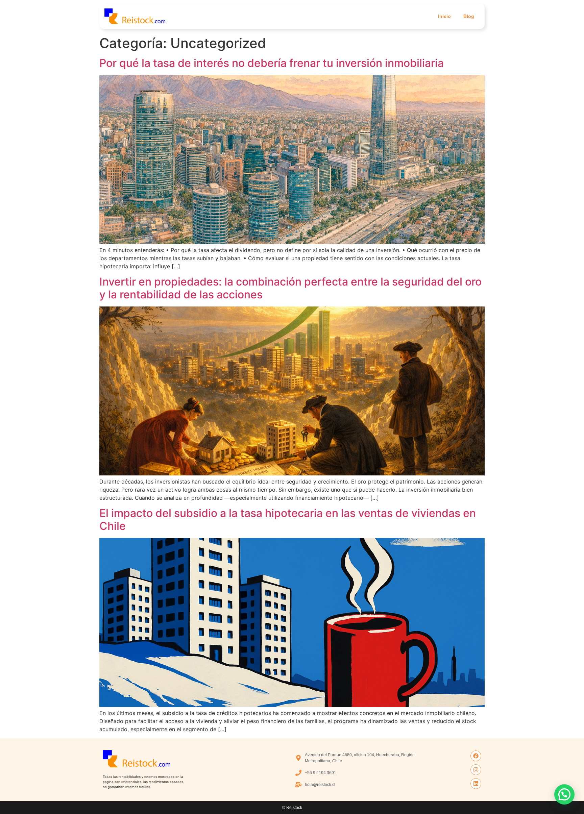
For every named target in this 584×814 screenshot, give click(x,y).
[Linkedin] (475, 783)
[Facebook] (475, 755)
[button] (564, 794)
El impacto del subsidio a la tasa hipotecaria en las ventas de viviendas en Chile (287, 520)
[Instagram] (475, 769)
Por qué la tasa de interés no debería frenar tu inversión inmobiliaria (271, 63)
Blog (468, 16)
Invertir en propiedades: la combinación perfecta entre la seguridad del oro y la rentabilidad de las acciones (290, 288)
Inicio (444, 16)
